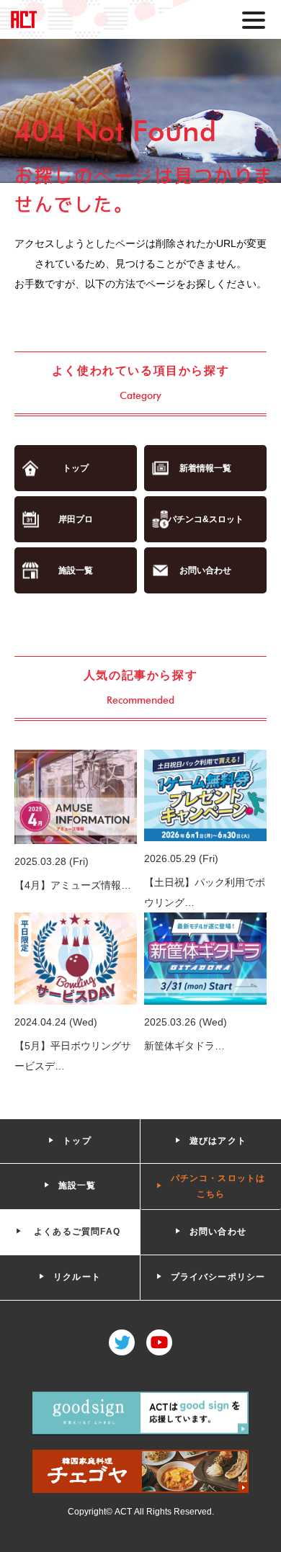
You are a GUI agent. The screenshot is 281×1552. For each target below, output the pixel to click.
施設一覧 (75, 570)
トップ (76, 468)
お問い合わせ (205, 570)
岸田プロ (75, 519)
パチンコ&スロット (206, 519)
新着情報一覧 (205, 468)
